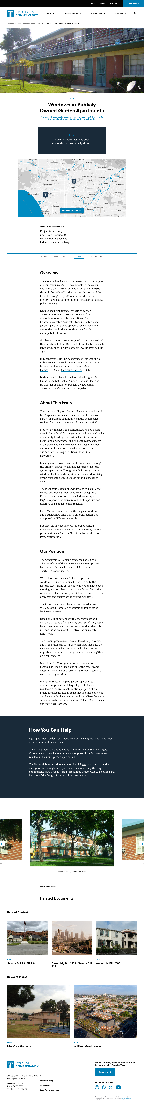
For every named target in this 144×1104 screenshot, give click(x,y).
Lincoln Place (75, 641)
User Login (114, 3)
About (93, 3)
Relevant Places (97, 256)
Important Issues (29, 23)
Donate (102, 3)
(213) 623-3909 (17, 1086)
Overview (44, 256)
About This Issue (60, 256)
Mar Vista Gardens (71, 369)
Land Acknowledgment (50, 1090)
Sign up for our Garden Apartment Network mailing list (61, 738)
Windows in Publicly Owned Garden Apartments (60, 23)
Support (119, 13)
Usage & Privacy (126, 1099)
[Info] (140, 87)
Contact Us (45, 1085)
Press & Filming (46, 1080)
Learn (48, 13)
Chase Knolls (52, 644)
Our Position (79, 256)
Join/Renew (133, 3)
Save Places (96, 13)
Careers (43, 1076)
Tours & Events (71, 13)
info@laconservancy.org (17, 1089)
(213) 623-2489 (19, 1083)
